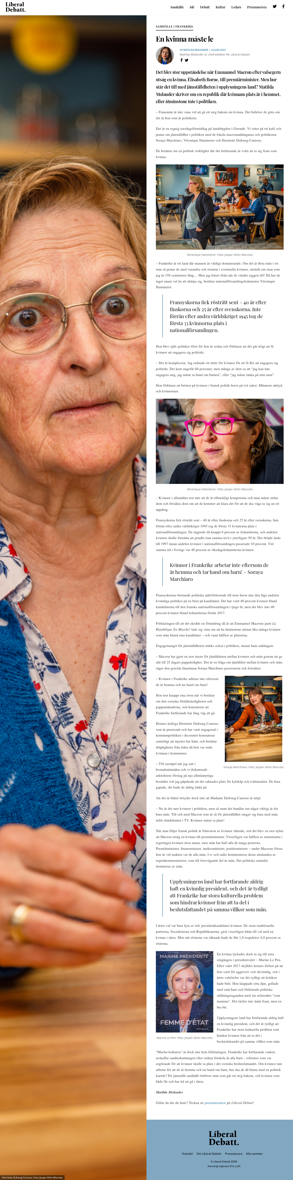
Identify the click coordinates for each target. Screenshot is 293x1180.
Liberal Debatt (221, 1161)
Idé (192, 7)
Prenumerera (256, 7)
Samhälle (177, 7)
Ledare (236, 7)
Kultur (220, 7)
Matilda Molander (195, 50)
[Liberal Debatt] (16, 10)
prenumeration (215, 1102)
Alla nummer (254, 1153)
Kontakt (187, 1153)
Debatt (205, 7)
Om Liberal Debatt (209, 1153)
